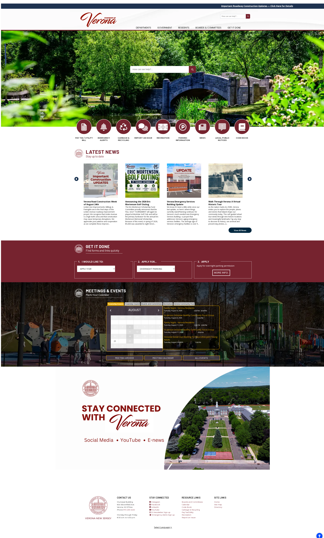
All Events (201, 358)
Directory (218, 507)
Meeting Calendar (163, 358)
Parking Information (183, 139)
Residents (183, 27)
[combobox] (233, 16)
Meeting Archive (124, 358)
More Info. (221, 272)
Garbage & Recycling (123, 139)
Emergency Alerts (104, 139)
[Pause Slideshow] (320, 62)
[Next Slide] (320, 66)
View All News (240, 230)
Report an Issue (143, 138)
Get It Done (234, 27)
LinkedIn (155, 507)
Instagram (155, 502)
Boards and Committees (192, 502)
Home (217, 502)
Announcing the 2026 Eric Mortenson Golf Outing (137, 203)
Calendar (185, 505)
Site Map (218, 505)
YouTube (155, 510)
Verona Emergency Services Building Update (181, 203)
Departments (143, 27)
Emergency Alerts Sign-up (163, 515)
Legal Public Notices (222, 139)
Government (164, 27)
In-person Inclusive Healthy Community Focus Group (189, 315)
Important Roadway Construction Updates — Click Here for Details (187, 6)
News (203, 138)
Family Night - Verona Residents (179, 308)
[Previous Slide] (320, 58)
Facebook (155, 505)
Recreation (163, 138)
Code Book (242, 138)
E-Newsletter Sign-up (160, 512)
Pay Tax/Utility (187, 512)
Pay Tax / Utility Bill (84, 139)
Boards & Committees (208, 27)
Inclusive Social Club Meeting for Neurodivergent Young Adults (190, 338)
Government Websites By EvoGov (163, 533)
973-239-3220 (129, 510)
